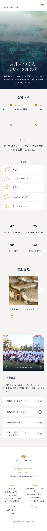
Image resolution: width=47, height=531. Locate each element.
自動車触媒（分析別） (35, 494)
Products (35, 485)
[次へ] (41, 367)
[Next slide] (41, 291)
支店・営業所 (12, 495)
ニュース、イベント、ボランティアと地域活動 (12, 500)
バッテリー (35, 506)
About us (12, 485)
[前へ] (6, 367)
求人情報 (12, 506)
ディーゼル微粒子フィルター (35, 502)
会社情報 (12, 488)
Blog (12, 513)
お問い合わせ (12, 510)
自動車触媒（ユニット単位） (35, 490)
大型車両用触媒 (35, 497)
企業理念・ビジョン (12, 492)
